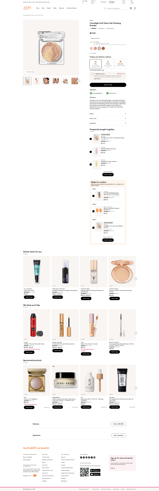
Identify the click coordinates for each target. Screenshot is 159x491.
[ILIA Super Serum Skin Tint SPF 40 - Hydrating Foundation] (93, 385)
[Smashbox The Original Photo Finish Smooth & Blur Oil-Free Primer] (122, 385)
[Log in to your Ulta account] (131, 8)
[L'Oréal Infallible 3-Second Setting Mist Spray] (36, 329)
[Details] (108, 114)
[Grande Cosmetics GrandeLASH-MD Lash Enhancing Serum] (65, 328)
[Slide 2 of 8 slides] (37, 81)
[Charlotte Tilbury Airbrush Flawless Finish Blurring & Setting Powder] (122, 276)
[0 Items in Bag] (135, 8)
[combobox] (108, 43)
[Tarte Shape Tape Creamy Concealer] (93, 330)
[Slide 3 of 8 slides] (46, 81)
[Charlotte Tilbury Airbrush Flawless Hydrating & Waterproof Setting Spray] (93, 276)
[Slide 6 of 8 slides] (75, 81)
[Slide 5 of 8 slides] (65, 81)
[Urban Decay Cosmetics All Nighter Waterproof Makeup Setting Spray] (65, 275)
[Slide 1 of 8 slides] (27, 81)
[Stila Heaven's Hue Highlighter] (36, 385)
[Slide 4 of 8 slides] (56, 81)
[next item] (79, 81)
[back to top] (154, 486)
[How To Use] (108, 118)
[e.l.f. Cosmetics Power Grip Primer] (36, 275)
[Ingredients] (108, 123)
